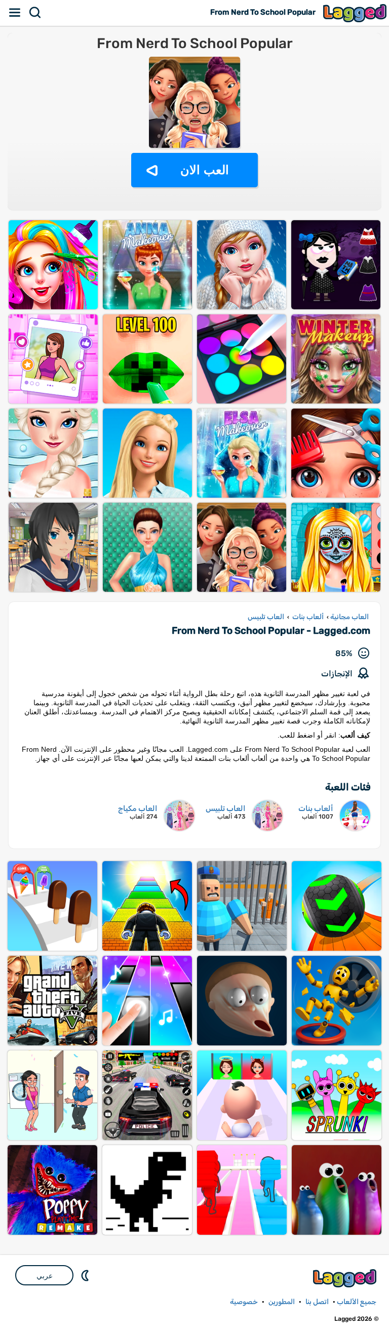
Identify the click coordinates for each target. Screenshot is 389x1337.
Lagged (356, 13)
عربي (44, 1276)
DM (86, 1275)
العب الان (204, 170)
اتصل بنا (317, 1302)
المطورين (281, 1302)
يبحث (35, 12)
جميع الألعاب (356, 1302)
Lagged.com (346, 1278)
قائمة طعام (15, 12)
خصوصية (244, 1302)
